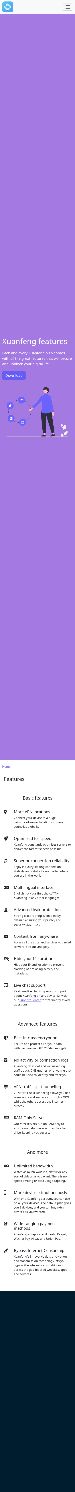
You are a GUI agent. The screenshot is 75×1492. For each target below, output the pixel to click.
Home (6, 767)
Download (14, 375)
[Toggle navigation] (68, 7)
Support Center (30, 1000)
